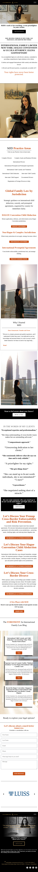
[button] (3, 794)
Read (19, 652)
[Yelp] (30, 868)
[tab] (19, 345)
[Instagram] (27, 868)
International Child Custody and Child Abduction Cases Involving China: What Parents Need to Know (19, 639)
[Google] (36, 868)
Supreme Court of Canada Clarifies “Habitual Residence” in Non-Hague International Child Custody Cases (19, 664)
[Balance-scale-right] (33, 868)
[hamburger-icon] (35, 2)
